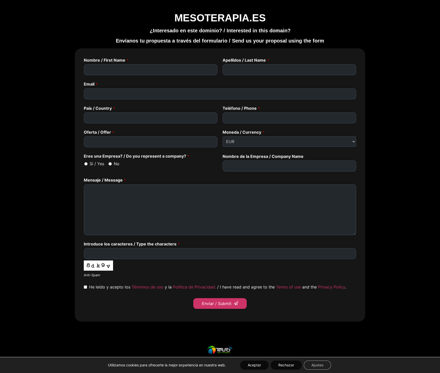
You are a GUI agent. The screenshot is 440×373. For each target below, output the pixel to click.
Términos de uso (147, 286)
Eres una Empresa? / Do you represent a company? (136, 156)
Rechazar (286, 365)
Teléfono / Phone (241, 108)
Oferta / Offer (99, 132)
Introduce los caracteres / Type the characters (132, 244)
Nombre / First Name (106, 60)
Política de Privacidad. (194, 286)
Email (91, 84)
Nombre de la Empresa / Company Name (263, 156)
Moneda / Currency (244, 132)
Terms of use (288, 286)
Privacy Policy (331, 286)
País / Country (99, 108)
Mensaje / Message (105, 180)
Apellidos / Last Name (246, 60)
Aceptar (254, 365)
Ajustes (317, 365)
